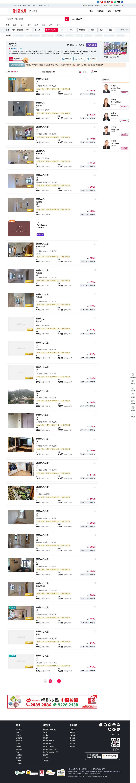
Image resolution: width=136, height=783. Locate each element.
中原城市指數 (47, 743)
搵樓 (18, 725)
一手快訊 (45, 758)
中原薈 (85, 5)
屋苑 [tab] (29, 25)
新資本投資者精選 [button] (32, 35)
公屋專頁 (19, 763)
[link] (115, 744)
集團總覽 (72, 732)
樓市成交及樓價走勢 (49, 729)
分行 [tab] (58, 25)
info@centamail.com (101, 776)
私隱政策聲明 (76, 774)
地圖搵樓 (19, 749)
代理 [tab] (50, 25)
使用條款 (70, 774)
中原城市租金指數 (48, 746)
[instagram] (105, 2)
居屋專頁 (19, 760)
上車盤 (18, 743)
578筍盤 (124, 93)
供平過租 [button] (59, 35)
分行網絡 (91, 5)
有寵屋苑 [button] (69, 35)
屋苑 (33, 5)
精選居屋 (19, 735)
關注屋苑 (81, 45)
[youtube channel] (101, 2)
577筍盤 (124, 106)
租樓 (24, 5)
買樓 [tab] (7, 25)
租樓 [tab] (14, 25)
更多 (101, 30)
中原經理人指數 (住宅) (50, 749)
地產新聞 (45, 755)
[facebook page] (98, 2)
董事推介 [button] (121, 35)
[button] (22, 30)
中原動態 (72, 729)
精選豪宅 (19, 741)
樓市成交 (46, 725)
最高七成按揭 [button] (109, 35)
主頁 (15, 5)
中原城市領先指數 (48, 741)
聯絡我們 (72, 743)
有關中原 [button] (97, 5)
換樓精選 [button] (88, 35)
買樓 (19, 5)
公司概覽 (72, 735)
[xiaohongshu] (112, 2)
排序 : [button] (11, 72)
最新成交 (45, 732)
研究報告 (45, 760)
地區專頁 (93, 59)
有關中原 (73, 725)
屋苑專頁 (93, 45)
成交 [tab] (22, 25)
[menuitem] (15, 5)
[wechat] (115, 2)
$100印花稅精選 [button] (47, 35)
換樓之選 (19, 738)
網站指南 (72, 746)
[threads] (108, 2)
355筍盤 (124, 134)
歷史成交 (80, 59)
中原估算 (45, 738)
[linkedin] (122, 2)
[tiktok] (118, 2)
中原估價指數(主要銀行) (50, 752)
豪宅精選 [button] (98, 35)
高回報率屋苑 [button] (18, 35)
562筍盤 (124, 148)
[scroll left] (128, 35)
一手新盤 (40, 5)
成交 (29, 5)
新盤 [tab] (36, 25)
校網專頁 (19, 755)
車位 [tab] (43, 25)
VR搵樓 (18, 746)
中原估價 (68, 59)
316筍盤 (124, 120)
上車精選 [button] (79, 35)
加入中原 (72, 741)
